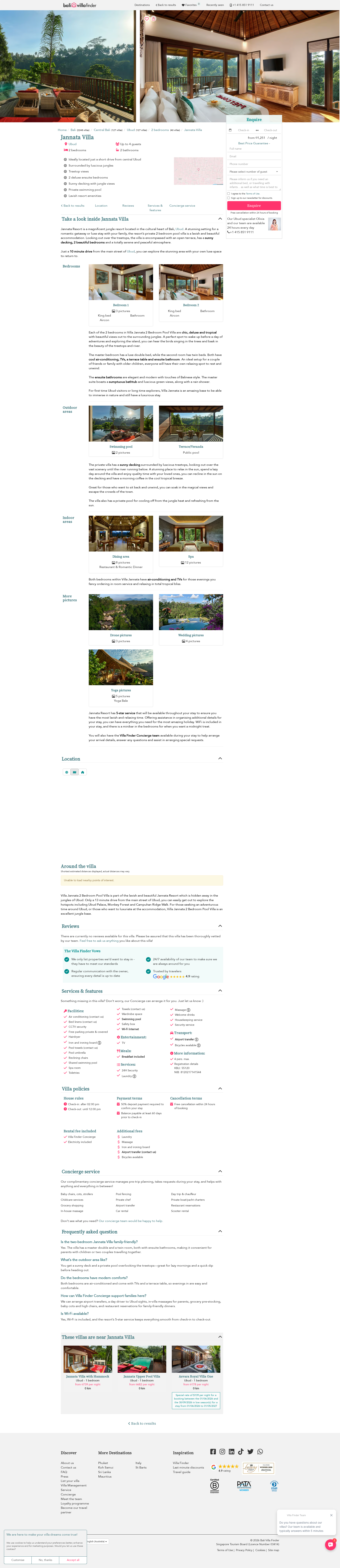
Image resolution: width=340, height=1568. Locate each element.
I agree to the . (245, 193)
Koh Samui (105, 1467)
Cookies (260, 1550)
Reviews (128, 205)
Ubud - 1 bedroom (88, 1380)
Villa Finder (181, 1463)
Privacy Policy (244, 1550)
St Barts (141, 1467)
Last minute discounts (188, 1467)
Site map (273, 1550)
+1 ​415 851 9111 (243, 5)
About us (67, 1463)
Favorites (192, 4)
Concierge (68, 1494)
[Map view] (74, 772)
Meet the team (71, 1499)
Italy (138, 1463)
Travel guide (181, 1472)
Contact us (266, 5)
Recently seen (215, 5)
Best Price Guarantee (253, 143)
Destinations (142, 5)
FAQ (64, 1472)
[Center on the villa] (83, 772)
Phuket (103, 1463)
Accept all (73, 1560)
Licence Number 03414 (263, 1544)
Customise (17, 1560)
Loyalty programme (75, 1503)
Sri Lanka (104, 1472)
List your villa (70, 1481)
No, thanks (45, 1560)
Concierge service (182, 205)
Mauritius (105, 1476)
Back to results (167, 5)
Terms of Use (253, 193)
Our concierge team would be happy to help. (131, 1221)
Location (101, 205)
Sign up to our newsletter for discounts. (252, 198)
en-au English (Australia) (91, 1541)
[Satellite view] (67, 772)
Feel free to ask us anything (99, 941)
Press (64, 1476)
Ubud (73, 144)
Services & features (155, 207)
